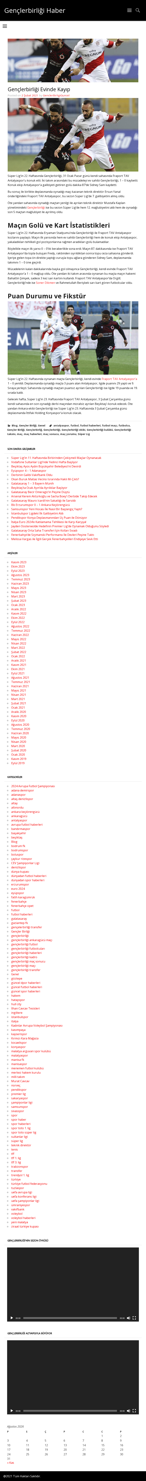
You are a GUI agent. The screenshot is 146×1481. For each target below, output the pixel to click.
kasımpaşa (18, 1030)
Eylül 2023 (18, 571)
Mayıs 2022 (18, 639)
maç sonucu (51, 434)
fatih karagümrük (23, 897)
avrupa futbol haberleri (27, 825)
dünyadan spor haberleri (27, 880)
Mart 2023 (18, 596)
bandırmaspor (20, 829)
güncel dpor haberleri (25, 983)
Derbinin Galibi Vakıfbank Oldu (31, 475)
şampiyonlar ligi (21, 1102)
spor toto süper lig (23, 1132)
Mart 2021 (18, 699)
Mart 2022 (18, 648)
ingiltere (16, 1013)
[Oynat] (12, 1318)
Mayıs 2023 (18, 588)
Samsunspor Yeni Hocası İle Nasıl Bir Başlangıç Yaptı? (46, 509)
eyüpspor (17, 893)
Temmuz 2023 (20, 579)
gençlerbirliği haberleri (26, 953)
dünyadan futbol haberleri (28, 876)
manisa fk (17, 1060)
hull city (16, 1004)
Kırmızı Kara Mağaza (24, 1038)
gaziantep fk (19, 923)
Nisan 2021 (18, 695)
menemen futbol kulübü (27, 1068)
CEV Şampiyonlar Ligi (25, 863)
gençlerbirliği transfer (25, 970)
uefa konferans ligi (23, 1196)
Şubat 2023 (18, 601)
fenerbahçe (19, 901)
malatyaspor (19, 1055)
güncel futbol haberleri (26, 987)
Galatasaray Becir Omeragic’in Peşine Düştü (40, 492)
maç (19, 434)
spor (14, 1115)
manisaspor (19, 1064)
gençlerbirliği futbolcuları (28, 949)
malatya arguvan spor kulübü (31, 1051)
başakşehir (18, 833)
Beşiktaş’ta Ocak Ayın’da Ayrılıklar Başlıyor (39, 488)
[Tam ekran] (134, 1318)
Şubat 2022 (18, 652)
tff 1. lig (16, 1158)
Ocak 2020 (18, 755)
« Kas (10, 1463)
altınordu (17, 807)
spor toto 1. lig (21, 1128)
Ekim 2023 (18, 566)
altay (14, 803)
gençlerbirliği (20, 936)
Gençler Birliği (27, 425)
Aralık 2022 (18, 609)
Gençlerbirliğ (34, 429)
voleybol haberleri (23, 1218)
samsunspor (19, 1107)
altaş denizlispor (22, 799)
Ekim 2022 (18, 618)
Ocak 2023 (18, 605)
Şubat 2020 (18, 750)
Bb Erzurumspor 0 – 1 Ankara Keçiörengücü (40, 505)
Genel (41, 425)
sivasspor (17, 1111)
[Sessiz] (128, 1318)
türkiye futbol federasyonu (29, 1184)
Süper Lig (84, 434)
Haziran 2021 (20, 686)
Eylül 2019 (18, 763)
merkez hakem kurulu (26, 1072)
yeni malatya (19, 1222)
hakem (15, 996)
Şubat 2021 (18, 703)
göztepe (16, 978)
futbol (75, 425)
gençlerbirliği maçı (23, 966)
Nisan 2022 (18, 643)
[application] (73, 1284)
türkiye (16, 1179)
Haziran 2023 (20, 584)
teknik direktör (21, 1145)
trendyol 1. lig (20, 1175)
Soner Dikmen (45, 283)
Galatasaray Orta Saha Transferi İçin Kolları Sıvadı (44, 530)
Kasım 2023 (18, 562)
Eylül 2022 (18, 622)
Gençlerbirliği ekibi (73, 429)
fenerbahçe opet (22, 906)
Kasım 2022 (18, 613)
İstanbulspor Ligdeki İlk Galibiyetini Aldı (37, 513)
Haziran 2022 (20, 635)
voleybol (16, 1214)
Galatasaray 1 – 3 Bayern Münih (32, 483)
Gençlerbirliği (36, 207)
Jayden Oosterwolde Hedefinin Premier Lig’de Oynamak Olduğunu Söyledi (60, 526)
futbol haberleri (90, 425)
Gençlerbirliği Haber (34, 10)
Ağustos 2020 (20, 725)
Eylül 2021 (18, 673)
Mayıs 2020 (18, 737)
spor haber (18, 1120)
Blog (15, 425)
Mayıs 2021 (18, 690)
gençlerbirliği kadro (24, 957)
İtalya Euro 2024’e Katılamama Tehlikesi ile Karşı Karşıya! (48, 522)
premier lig (18, 1094)
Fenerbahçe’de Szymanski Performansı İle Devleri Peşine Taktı (52, 535)
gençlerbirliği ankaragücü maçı (31, 940)
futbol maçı (109, 425)
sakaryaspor (19, 1098)
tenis (14, 1149)
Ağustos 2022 (20, 626)
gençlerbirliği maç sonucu (28, 961)
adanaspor (18, 795)
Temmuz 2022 (20, 631)
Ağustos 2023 (20, 575)
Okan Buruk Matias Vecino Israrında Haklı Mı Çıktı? (45, 479)
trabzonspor (19, 1167)
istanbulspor (19, 1017)
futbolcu (124, 425)
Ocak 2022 (18, 656)
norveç (15, 1085)
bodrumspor (19, 850)
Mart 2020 (18, 746)
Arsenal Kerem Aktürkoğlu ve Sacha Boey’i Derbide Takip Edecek (54, 496)
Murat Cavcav (20, 1081)
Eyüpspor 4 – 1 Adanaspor (28, 471)
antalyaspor (61, 425)
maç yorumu (68, 434)
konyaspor (18, 1047)
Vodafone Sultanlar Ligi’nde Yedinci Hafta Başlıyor (44, 462)
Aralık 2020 (18, 712)
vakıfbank (17, 1209)
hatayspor (18, 1000)
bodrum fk (18, 846)
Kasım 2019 (18, 759)
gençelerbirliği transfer (26, 927)
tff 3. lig (16, 1162)
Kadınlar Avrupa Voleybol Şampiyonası (36, 1025)
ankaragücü (19, 816)
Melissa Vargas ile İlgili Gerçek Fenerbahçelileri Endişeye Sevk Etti (54, 539)
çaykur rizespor (21, 859)
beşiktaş (16, 837)
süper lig (17, 1141)
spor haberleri (20, 1124)
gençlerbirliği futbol (24, 944)
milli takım (18, 1077)
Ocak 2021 (18, 708)
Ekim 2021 (18, 669)
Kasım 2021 (18, 665)
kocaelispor (19, 1043)
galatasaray (19, 919)
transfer (16, 1171)
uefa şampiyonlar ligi (25, 1201)
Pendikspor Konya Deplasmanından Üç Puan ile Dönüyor (49, 518)
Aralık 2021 (18, 660)
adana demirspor (22, 790)
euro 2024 (18, 889)
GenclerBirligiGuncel (56, 95)
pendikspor (19, 1090)
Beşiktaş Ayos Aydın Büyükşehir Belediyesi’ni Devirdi (46, 466)
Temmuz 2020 (20, 729)
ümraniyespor (20, 1205)
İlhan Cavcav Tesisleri (25, 1008)
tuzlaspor (17, 1188)
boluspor (17, 854)
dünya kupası (20, 872)
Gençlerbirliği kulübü (100, 429)
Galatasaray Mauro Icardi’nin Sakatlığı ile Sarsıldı (43, 501)
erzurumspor (20, 884)
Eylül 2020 (18, 720)
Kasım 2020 (18, 716)
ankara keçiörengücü (25, 812)
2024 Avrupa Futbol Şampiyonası (33, 786)
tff (12, 1154)
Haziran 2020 (20, 733)
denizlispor (18, 867)
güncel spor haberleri (25, 991)
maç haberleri (33, 434)
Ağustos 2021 (20, 678)
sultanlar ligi (19, 1137)
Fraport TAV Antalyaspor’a (119, 379)
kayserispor (19, 1034)
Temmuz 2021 (20, 682)
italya (14, 1021)
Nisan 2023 (18, 592)
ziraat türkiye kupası (25, 1226)
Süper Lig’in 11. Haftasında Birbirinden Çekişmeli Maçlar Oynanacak (56, 458)
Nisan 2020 (18, 742)
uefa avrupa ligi (21, 1192)
